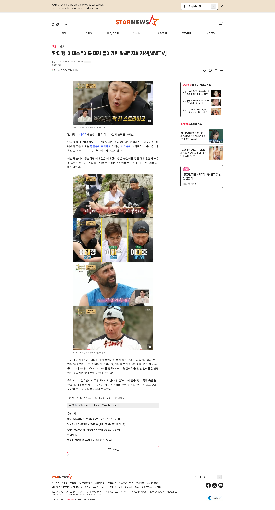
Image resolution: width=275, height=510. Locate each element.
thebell (128, 487)
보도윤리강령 (152, 483)
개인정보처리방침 (69, 483)
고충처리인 (99, 483)
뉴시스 (95, 487)
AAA (137, 487)
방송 (62, 46)
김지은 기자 (56, 65)
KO (62, 25)
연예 (54, 46)
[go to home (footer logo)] (62, 476)
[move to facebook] (208, 485)
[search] (53, 24)
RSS (131, 483)
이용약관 (123, 483)
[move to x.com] (214, 485)
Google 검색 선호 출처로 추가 (65, 70)
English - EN (195, 6)
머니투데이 (77, 487)
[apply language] (213, 6)
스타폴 (158, 487)
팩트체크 (140, 483)
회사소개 (55, 483)
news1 (104, 487)
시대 (120, 487)
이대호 (81, 134)
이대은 (125, 146)
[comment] (210, 70)
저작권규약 (111, 483)
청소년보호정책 (85, 483)
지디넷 (113, 487)
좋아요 (115, 449)
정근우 (94, 146)
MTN (87, 487)
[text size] (221, 70)
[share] (216, 70)
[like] (204, 70)
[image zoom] (149, 121)
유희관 (105, 146)
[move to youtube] (220, 485)
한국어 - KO (200, 477)
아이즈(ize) (147, 487)
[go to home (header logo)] (137, 20)
